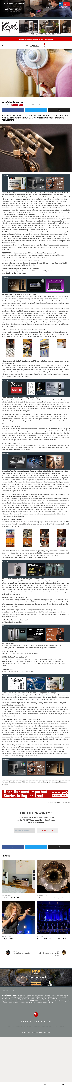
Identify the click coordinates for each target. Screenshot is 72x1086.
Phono (54, 995)
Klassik (58, 999)
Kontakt (61, 1027)
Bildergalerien (65, 1001)
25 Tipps (19, 999)
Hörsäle (7, 1001)
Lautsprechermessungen (35, 995)
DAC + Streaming (11, 997)
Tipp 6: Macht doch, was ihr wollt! (49, 953)
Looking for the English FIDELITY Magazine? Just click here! (36, 39)
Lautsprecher (22, 995)
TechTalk (4, 999)
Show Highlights (14, 1002)
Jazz (63, 999)
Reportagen (15, 104)
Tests (14, 995)
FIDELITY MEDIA (28, 1027)
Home (4, 995)
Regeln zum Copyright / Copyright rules (59, 802)
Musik (53, 999)
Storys (20, 104)
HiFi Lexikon (27, 999)
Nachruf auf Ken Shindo (21, 952)
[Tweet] (36, 110)
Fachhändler (24, 1002)
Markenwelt (56, 1001)
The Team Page (18, 1027)
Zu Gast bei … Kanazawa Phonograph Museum (52, 898)
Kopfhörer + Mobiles (23, 997)
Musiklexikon (25, 1001)
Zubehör (34, 997)
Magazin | (33, 1002)
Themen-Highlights (46, 1001)
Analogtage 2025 (7, 939)
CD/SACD (60, 995)
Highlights (34, 1001)
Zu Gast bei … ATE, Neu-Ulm (11, 898)
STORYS (46, 997)
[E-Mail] (59, 110)
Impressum (37, 1027)
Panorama (62, 997)
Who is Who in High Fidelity (40, 999)
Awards (5, 1002)
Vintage (40, 997)
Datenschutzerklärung (49, 1027)
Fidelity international (45, 1002)
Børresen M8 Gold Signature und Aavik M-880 (52, 939)
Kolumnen (12, 999)
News (9, 995)
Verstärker (47, 995)
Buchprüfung (16, 1001)
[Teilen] (13, 110)
